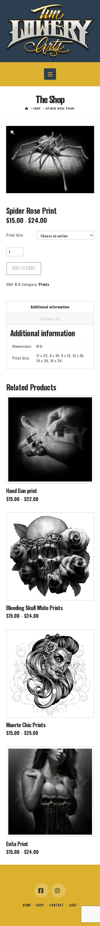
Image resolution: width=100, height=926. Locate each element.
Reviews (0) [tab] (50, 318)
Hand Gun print (21, 490)
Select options (51, 474)
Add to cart (24, 268)
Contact (56, 905)
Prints (44, 284)
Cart (73, 905)
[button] (50, 74)
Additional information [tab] (50, 306)
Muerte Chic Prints (26, 724)
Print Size (14, 235)
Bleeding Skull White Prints (34, 607)
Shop (40, 905)
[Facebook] (41, 890)
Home (27, 905)
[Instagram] (58, 890)
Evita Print (17, 843)
